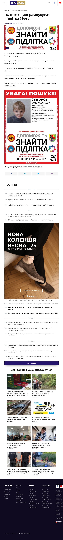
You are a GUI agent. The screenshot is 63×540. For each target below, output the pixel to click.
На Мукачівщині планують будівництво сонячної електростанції (16, 445)
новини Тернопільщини (34, 502)
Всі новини (31, 363)
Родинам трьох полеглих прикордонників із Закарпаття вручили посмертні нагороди (17, 393)
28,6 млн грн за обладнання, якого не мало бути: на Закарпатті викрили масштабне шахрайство (18, 471)
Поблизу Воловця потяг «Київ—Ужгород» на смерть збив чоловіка (18, 419)
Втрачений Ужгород (19, 499)
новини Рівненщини (33, 506)
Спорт (18, 490)
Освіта (6, 496)
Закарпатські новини (20, 495)
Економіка (7, 489)
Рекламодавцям (21, 502)
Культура (7, 494)
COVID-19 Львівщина (45, 490)
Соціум (18, 488)
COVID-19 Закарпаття (45, 494)
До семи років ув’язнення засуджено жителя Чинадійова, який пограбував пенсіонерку (43, 471)
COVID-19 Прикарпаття (46, 498)
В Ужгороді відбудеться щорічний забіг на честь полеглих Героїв (44, 419)
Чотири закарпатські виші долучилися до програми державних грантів (41, 445)
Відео (17, 492)
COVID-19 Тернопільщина (47, 502)
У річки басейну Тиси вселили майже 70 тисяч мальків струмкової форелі (42, 393)
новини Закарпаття (32, 494)
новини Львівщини (32, 490)
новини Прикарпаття (33, 498)
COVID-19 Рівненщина (46, 506)
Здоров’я (7, 492)
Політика (18, 485)
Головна (57, 517)
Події (6, 498)
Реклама (58, 518)
